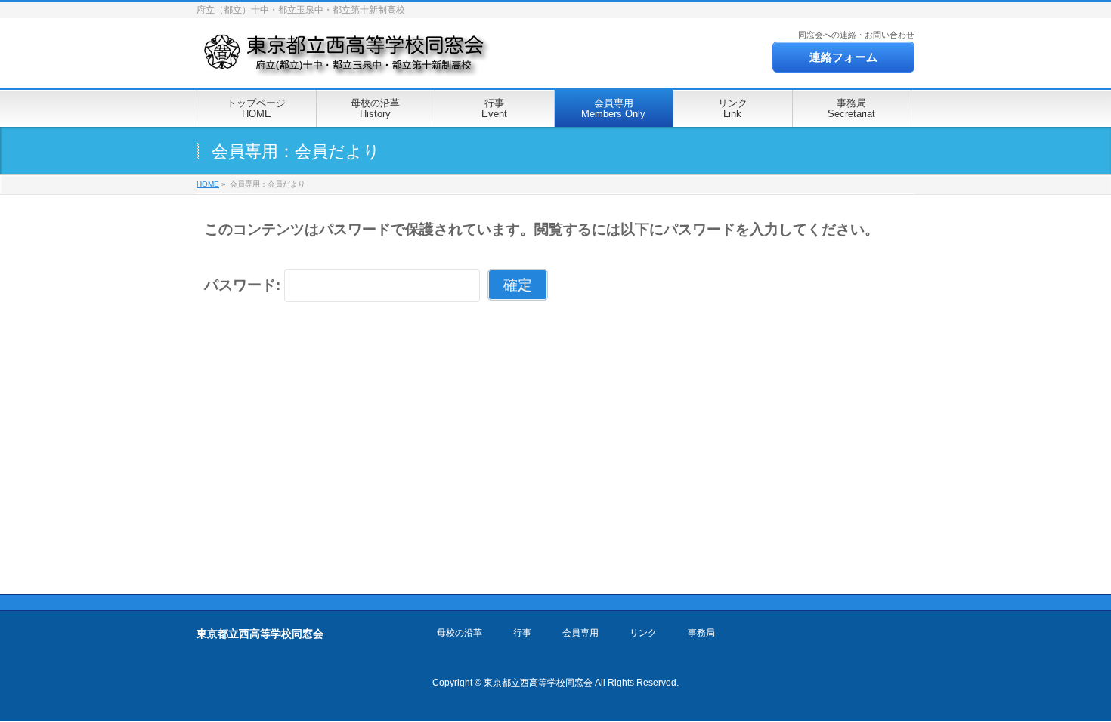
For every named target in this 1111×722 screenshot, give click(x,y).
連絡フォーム (843, 57)
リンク (643, 633)
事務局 (701, 633)
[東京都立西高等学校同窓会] (346, 60)
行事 (522, 633)
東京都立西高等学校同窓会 (538, 682)
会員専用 (580, 633)
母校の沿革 (459, 633)
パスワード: (244, 285)
